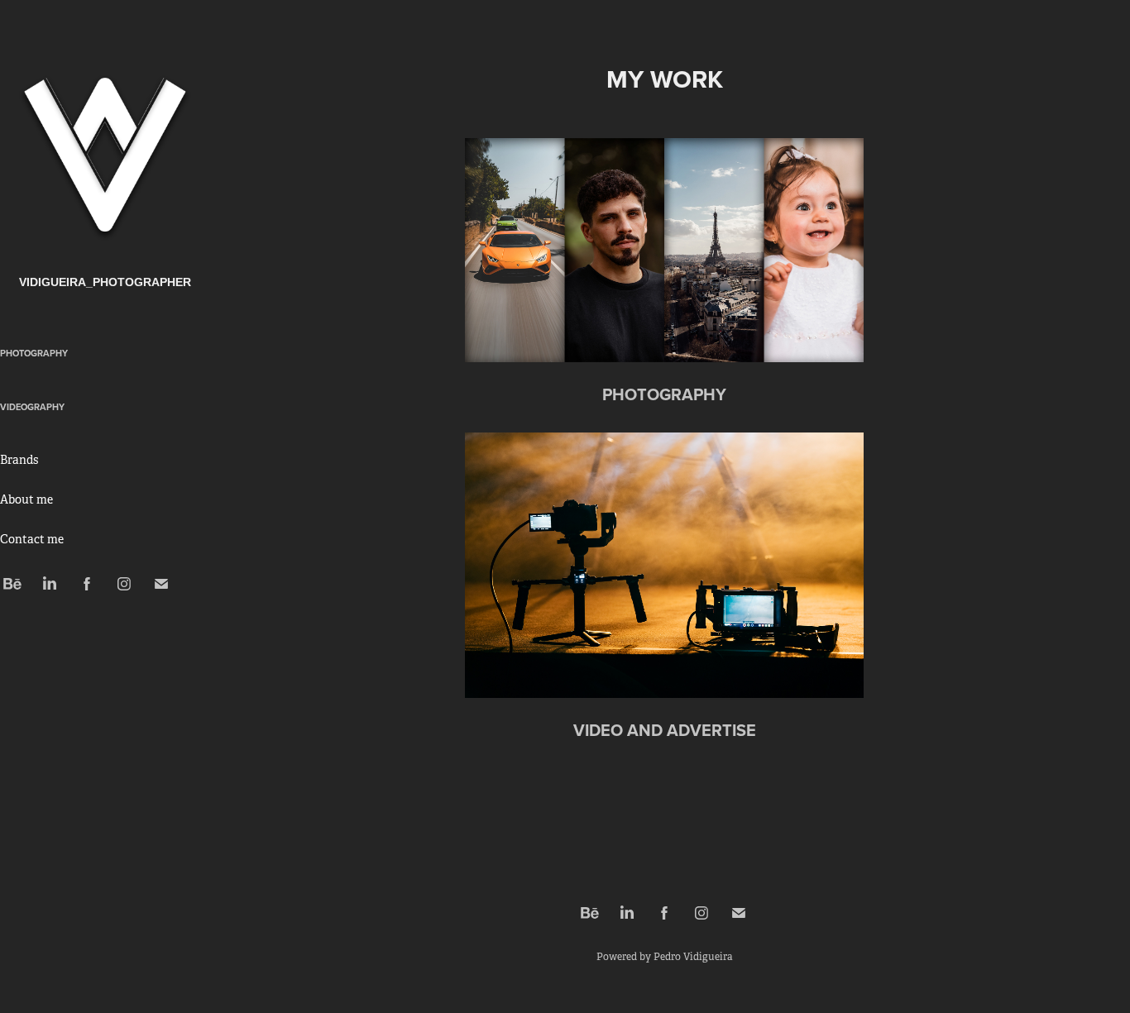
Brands (19, 459)
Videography (32, 406)
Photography (34, 353)
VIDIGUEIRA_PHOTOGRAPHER (105, 282)
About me (26, 499)
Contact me (32, 539)
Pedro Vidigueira (693, 956)
